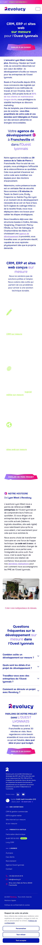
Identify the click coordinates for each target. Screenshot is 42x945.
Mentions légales (10, 900)
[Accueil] (15, 9)
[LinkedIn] (18, 794)
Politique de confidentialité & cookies (17, 905)
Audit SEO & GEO (16, 838)
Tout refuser (21, 935)
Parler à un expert (21, 47)
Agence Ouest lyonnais (15, 865)
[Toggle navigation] (38, 9)
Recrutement (11, 861)
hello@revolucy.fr (15, 879)
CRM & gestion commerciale (17, 811)
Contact (9, 869)
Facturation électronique (15, 834)
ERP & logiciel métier (14, 815)
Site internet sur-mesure (16, 819)
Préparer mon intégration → (15, 2)
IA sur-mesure (11, 823)
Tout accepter (21, 940)
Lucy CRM (10, 842)
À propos (9, 853)
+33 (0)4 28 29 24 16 (16, 876)
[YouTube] (23, 794)
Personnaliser (21, 928)
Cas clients (10, 857)
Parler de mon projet (21, 477)
